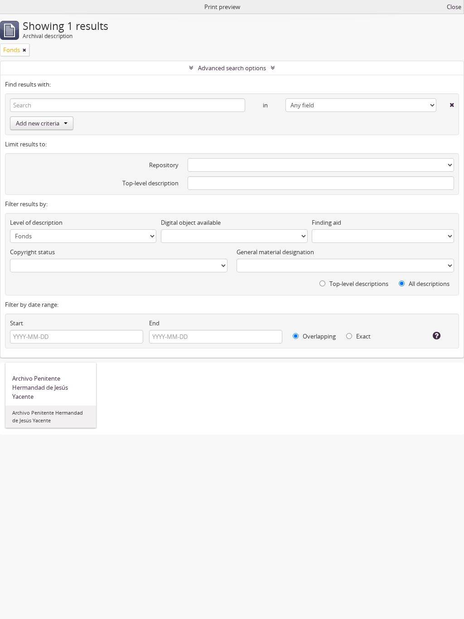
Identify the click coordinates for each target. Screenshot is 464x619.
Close (454, 7)
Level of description (36, 222)
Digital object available (191, 222)
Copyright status (32, 252)
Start (16, 323)
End (154, 323)
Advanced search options (232, 68)
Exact (363, 336)
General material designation (275, 252)
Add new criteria (37, 123)
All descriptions (428, 284)
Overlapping (318, 336)
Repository (164, 165)
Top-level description (150, 183)
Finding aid (326, 222)
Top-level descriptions (358, 284)
